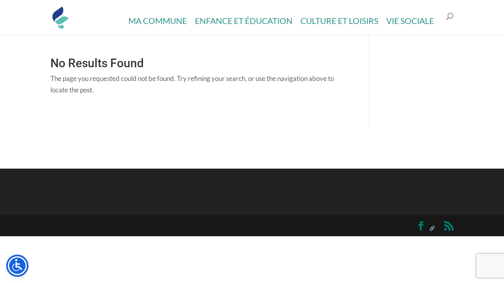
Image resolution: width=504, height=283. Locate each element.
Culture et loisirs (339, 21)
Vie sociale (410, 21)
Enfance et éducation (244, 21)
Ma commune (157, 21)
